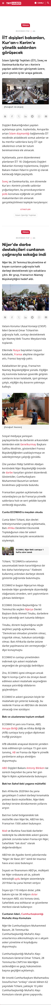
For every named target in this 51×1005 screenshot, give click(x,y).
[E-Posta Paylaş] (46, 116)
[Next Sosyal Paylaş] (5, 116)
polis (5, 194)
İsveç (5, 181)
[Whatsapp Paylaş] (39, 116)
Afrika (11, 528)
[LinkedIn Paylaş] (25, 116)
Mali (4, 831)
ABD (4, 768)
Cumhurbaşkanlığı (32, 914)
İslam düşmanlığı (19, 133)
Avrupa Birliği (10, 728)
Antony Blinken (35, 768)
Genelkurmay (28, 444)
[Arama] (48, 3)
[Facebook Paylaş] (12, 116)
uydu (17, 878)
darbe (9, 472)
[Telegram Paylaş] (32, 116)
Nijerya (29, 609)
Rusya (16, 350)
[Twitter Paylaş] (18, 116)
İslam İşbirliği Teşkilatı (25, 215)
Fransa (18, 354)
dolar (34, 894)
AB (14, 752)
